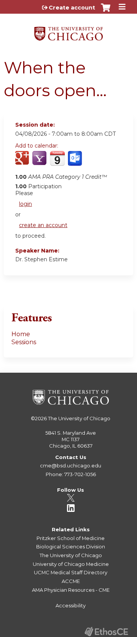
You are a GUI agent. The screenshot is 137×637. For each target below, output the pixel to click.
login (25, 203)
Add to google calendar (23, 162)
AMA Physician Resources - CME (71, 590)
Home (20, 334)
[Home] (68, 31)
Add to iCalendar (57, 162)
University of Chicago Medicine (71, 564)
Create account (72, 7)
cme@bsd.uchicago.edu (70, 465)
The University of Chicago (79, 418)
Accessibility (71, 605)
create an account (43, 225)
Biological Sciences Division (70, 546)
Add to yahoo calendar (40, 162)
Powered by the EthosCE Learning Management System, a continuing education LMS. (106, 631)
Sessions (23, 342)
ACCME (71, 581)
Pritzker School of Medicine (71, 538)
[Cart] (105, 11)
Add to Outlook (76, 162)
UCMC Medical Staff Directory (70, 572)
